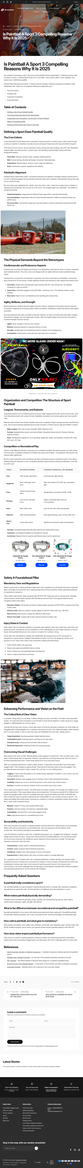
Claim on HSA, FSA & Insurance (32, 1128)
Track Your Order (28, 1108)
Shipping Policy (27, 1120)
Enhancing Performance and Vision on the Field (23, 125)
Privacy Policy (39, 1046)
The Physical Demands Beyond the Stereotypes (23, 115)
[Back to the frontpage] (4, 26)
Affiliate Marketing (28, 1110)
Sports (5, 1115)
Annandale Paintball (13, 967)
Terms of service (6, 1164)
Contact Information (28, 1130)
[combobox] (77, 2)
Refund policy (6, 1162)
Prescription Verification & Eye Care (33, 1125)
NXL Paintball (11, 961)
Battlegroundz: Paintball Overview (18, 957)
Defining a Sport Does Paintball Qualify (20, 112)
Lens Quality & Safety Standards (32, 1123)
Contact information (14, 1162)
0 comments (76, 981)
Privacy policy (14, 1164)
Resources (6, 1120)
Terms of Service (50, 1046)
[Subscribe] (36, 1148)
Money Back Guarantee (29, 1113)
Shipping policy (23, 1162)
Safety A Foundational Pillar (16, 121)
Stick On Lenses (7, 1110)
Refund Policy (27, 1118)
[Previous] (26, 2)
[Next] (57, 2)
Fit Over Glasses (8, 1113)
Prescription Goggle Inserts (11, 1108)
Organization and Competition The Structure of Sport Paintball (28, 118)
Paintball (9, 26)
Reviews (5, 1118)
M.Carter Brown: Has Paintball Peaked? (20, 964)
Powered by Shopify (21, 1160)
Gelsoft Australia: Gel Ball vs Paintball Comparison (24, 952)
